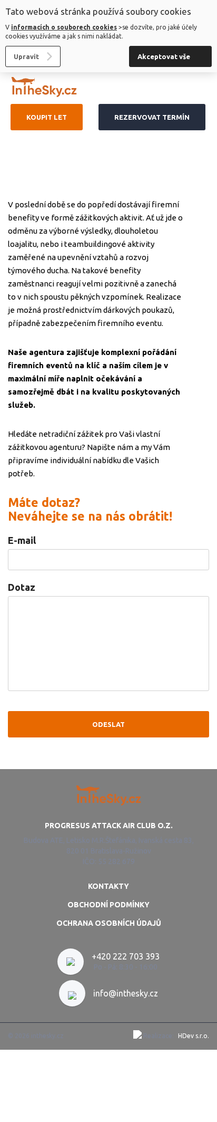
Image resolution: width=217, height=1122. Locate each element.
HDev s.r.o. (193, 1035)
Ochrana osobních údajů (108, 923)
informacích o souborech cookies (64, 27)
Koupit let (46, 117)
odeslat (108, 724)
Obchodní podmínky (108, 904)
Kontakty (108, 886)
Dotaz (21, 587)
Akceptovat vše (163, 56)
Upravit (26, 56)
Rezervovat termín (152, 117)
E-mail (22, 540)
